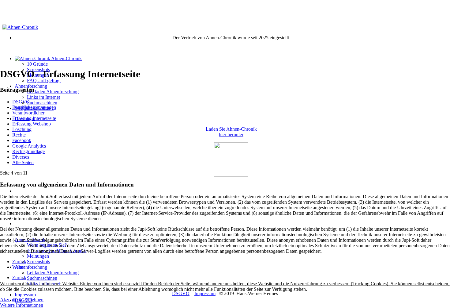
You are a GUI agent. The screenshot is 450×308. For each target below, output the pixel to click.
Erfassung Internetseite (34, 118)
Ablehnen (33, 299)
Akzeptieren (12, 299)
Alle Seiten (23, 162)
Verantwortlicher (28, 112)
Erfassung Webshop (31, 123)
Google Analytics (29, 145)
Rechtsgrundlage (28, 151)
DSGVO (21, 101)
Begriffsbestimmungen (34, 107)
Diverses (20, 157)
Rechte (19, 134)
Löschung (22, 129)
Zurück (19, 261)
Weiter (18, 267)
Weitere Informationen (21, 305)
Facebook (21, 140)
